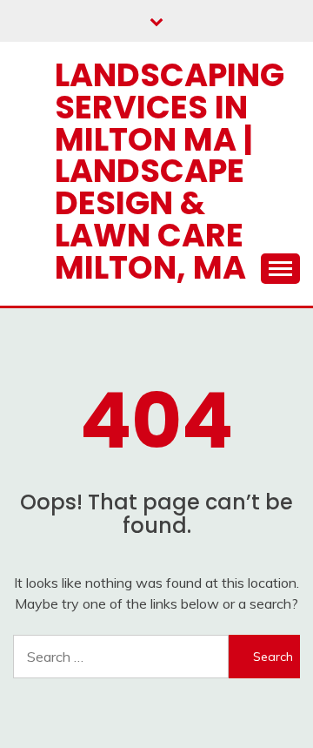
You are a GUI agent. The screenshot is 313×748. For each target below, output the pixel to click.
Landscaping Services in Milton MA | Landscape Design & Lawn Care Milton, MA (169, 171)
